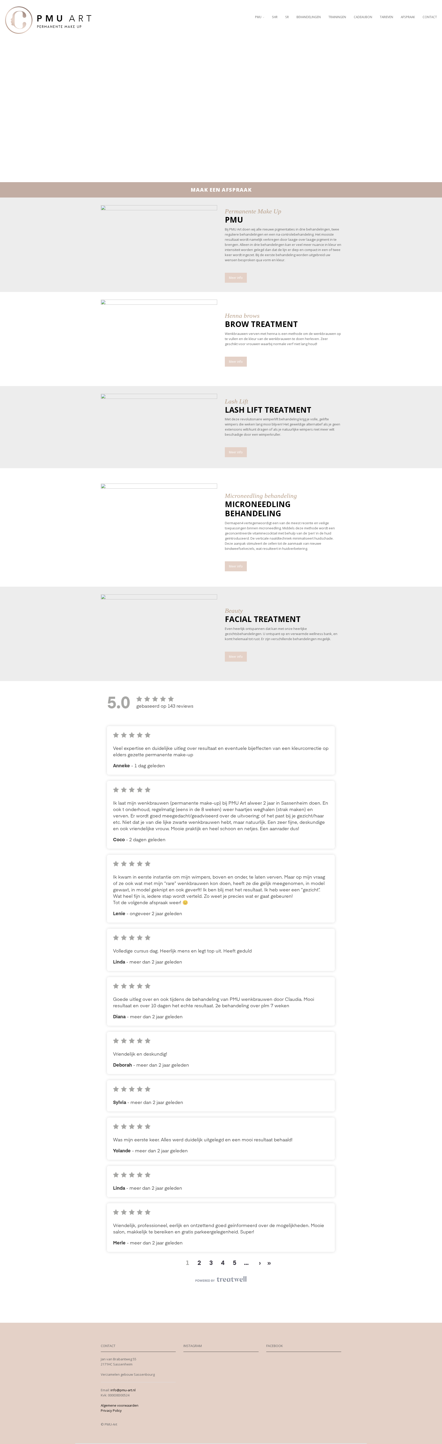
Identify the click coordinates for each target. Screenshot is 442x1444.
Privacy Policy (111, 1410)
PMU (258, 17)
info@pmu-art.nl (123, 1390)
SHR (275, 17)
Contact (430, 17)
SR (287, 17)
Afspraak (408, 17)
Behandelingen (308, 17)
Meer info (236, 278)
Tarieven (386, 17)
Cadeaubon (363, 17)
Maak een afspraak (221, 189)
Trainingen (337, 17)
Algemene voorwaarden (119, 1405)
